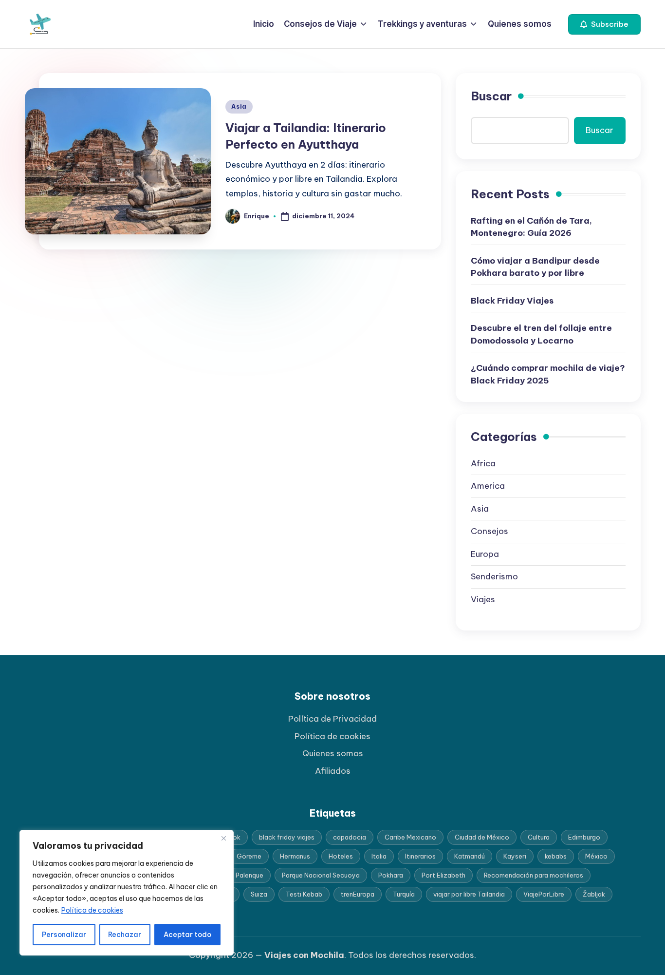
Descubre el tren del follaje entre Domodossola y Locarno (541, 334)
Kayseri (514, 856)
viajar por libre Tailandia (469, 894)
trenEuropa (357, 894)
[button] (604, 24)
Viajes (483, 599)
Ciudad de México (482, 837)
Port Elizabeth (443, 875)
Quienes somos (332, 753)
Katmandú (469, 856)
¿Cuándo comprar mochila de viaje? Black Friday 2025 (548, 374)
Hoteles (341, 856)
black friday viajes (286, 837)
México (596, 856)
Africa (483, 463)
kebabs (556, 856)
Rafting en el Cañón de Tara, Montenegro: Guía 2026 (531, 227)
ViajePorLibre (543, 894)
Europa (485, 554)
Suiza (259, 894)
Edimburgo (584, 837)
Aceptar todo (187, 934)
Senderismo (494, 576)
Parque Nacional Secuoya (321, 875)
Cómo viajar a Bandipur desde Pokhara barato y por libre (535, 267)
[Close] (223, 838)
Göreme (249, 856)
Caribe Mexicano (410, 837)
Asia (239, 106)
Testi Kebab (304, 894)
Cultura (539, 837)
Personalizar (64, 934)
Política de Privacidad (332, 718)
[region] (126, 893)
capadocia (349, 837)
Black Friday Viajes (512, 300)
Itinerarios (420, 856)
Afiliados (333, 770)
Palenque (249, 875)
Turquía (404, 894)
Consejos (489, 531)
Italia (379, 856)
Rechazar (124, 934)
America (488, 485)
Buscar (491, 96)
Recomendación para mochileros (533, 875)
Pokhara (390, 875)
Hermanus (295, 856)
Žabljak (594, 894)
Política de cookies (92, 910)
